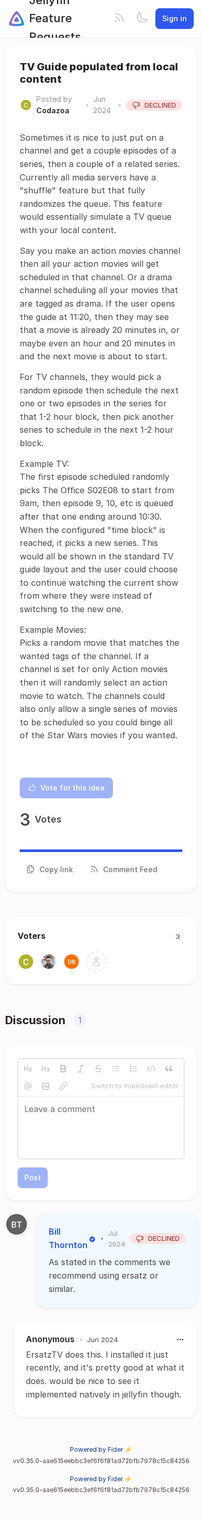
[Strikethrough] (98, 1068)
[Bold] (63, 1068)
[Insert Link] (63, 1086)
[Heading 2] (28, 1068)
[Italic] (81, 1068)
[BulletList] (116, 1068)
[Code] (151, 1068)
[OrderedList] (133, 1068)
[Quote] (169, 1068)
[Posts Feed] (119, 18)
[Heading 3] (45, 1068)
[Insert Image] (45, 1086)
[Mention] (28, 1086)
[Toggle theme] (142, 18)
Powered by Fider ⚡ (101, 1449)
